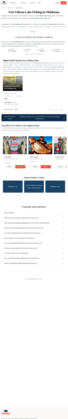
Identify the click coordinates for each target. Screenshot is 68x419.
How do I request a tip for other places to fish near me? (19, 238)
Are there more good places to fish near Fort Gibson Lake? (20, 248)
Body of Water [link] (19, 8)
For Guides (23, 2)
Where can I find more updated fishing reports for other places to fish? (23, 228)
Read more (33, 31)
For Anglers (12, 2)
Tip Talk (32, 2)
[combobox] (16, 109)
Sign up (64, 2)
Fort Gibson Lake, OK (10, 93)
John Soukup (7, 102)
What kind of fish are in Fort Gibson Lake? (16, 253)
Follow (9, 166)
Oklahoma (10, 8)
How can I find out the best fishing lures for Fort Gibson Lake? (21, 258)
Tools (39, 2)
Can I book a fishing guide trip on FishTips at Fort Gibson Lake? (22, 233)
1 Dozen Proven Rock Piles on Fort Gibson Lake (12, 87)
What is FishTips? (9, 213)
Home (2, 8)
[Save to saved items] (20, 78)
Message (46, 166)
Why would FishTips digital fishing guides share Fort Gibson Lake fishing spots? (26, 223)
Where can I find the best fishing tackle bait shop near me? (20, 263)
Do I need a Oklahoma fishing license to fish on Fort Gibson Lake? (23, 243)
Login (57, 2)
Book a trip (20, 166)
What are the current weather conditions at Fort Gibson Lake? (21, 218)
